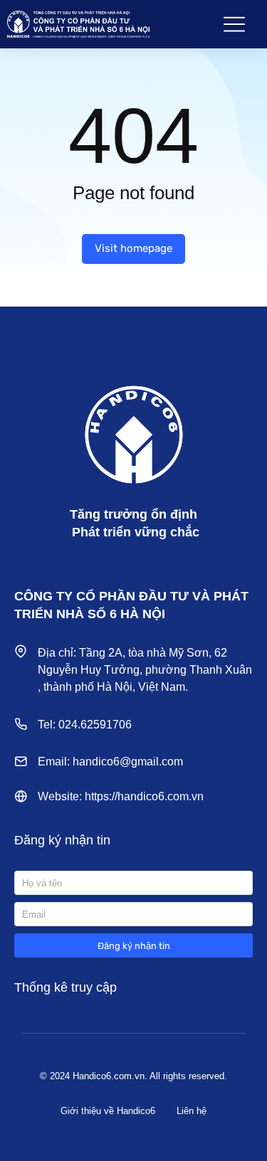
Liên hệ (191, 1111)
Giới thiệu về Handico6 (108, 1111)
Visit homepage (133, 248)
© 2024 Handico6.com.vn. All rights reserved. (133, 1076)
